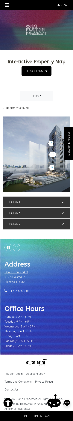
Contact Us (11, 389)
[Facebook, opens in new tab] (8, 247)
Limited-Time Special (36, 416)
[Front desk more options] (67, 403)
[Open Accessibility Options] (8, 403)
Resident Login (13, 373)
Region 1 (13, 202)
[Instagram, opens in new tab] (16, 247)
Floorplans (35, 71)
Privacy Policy (44, 381)
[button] (60, 5)
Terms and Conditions (18, 381)
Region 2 (14, 224)
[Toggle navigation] (7, 5)
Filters (35, 95)
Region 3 (13, 213)
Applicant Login (35, 373)
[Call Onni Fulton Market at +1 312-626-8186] (66, 5)
